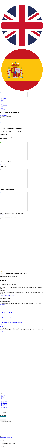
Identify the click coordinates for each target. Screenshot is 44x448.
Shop (2, 101)
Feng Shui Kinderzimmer (4, 403)
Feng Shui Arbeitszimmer (4, 404)
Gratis (2, 108)
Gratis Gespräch (3, 103)
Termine (2, 100)
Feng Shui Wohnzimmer (4, 402)
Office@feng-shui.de (4, 411)
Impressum (2, 397)
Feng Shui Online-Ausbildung (5, 137)
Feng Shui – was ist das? (4, 401)
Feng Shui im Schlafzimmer (4, 406)
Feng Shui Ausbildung (3, 98)
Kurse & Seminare (3, 99)
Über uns (2, 396)
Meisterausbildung (5, 105)
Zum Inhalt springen (2, 0)
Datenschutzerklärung (3, 395)
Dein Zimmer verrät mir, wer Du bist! (4, 2)
